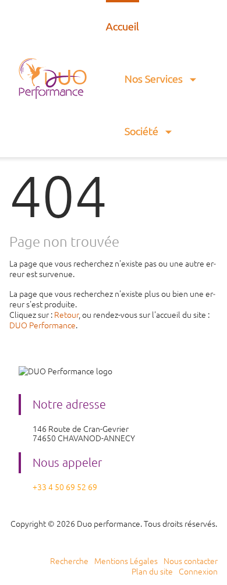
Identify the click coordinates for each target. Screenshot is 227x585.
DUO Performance (42, 325)
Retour (66, 315)
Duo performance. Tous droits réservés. (147, 524)
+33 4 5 (46, 487)
